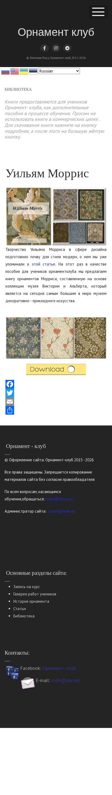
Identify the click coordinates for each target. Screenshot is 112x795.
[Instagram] (56, 48)
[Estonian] (33, 71)
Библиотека (24, 616)
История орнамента (31, 601)
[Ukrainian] (24, 71)
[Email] (56, 401)
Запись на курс (26, 586)
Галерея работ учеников (34, 594)
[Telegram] (67, 48)
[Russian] (5, 71)
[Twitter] (56, 393)
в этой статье (41, 264)
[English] (15, 71)
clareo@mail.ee (62, 511)
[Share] (56, 410)
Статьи (19, 608)
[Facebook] (45, 48)
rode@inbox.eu (59, 498)
